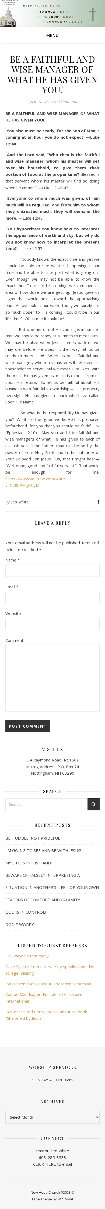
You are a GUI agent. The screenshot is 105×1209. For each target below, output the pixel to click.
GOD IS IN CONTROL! (25, 912)
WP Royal (65, 1199)
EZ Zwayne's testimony (27, 955)
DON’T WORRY (19, 924)
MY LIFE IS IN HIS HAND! (28, 862)
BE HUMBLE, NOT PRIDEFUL (32, 838)
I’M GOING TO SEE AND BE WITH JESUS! (43, 850)
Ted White (20, 502)
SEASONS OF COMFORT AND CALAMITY (42, 899)
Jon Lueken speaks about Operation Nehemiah (48, 983)
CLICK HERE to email (52, 1164)
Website (13, 613)
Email (11, 586)
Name (12, 560)
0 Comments (66, 101)
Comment (14, 640)
